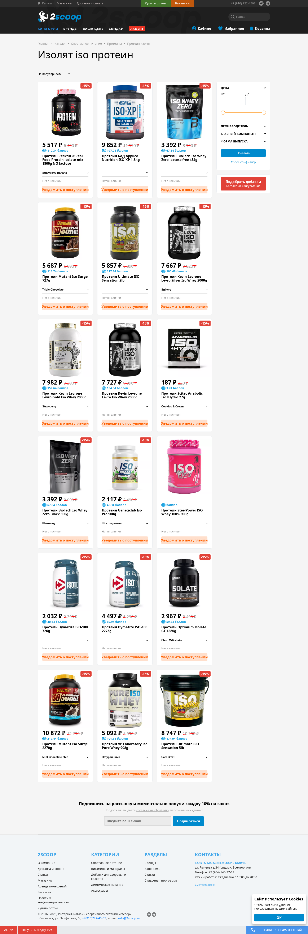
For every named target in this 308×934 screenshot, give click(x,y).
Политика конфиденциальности (53, 900)
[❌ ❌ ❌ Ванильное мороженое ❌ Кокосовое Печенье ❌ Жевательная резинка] (184, 523)
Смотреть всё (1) (205, 885)
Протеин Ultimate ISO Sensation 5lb (180, 746)
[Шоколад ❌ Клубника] (65, 523)
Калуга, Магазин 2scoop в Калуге (220, 863)
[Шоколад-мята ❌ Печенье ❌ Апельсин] (125, 523)
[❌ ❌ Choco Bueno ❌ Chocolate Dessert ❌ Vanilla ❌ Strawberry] (125, 173)
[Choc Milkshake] (184, 640)
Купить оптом (156, 3)
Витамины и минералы (108, 869)
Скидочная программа (161, 880)
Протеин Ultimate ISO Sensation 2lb (121, 278)
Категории (48, 28)
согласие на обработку (152, 810)
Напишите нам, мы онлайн (284, 930)
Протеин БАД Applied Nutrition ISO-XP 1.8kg (121, 158)
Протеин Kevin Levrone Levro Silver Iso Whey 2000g (184, 278)
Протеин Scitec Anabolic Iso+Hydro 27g (182, 395)
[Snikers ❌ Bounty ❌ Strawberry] (184, 289)
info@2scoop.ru (129, 918)
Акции (136, 28)
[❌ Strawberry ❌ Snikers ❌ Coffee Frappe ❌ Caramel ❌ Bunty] (125, 406)
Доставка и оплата (51, 869)
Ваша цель (93, 28)
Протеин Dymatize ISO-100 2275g (124, 629)
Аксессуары (99, 890)
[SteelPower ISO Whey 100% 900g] (184, 467)
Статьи (43, 875)
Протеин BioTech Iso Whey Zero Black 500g (64, 512)
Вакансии (45, 892)
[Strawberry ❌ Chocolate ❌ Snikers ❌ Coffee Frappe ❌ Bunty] (65, 406)
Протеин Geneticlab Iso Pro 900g (122, 512)
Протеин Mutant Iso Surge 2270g (65, 746)
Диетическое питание (107, 885)
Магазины (45, 880)
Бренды (70, 28)
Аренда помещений (52, 886)
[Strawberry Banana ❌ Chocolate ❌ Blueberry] (65, 173)
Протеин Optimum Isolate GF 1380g (183, 629)
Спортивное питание (106, 863)
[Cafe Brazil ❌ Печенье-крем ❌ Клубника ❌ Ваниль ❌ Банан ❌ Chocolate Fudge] (184, 757)
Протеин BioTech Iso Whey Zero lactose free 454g (183, 158)
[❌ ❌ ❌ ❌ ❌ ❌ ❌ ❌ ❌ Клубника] (125, 640)
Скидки (116, 28)
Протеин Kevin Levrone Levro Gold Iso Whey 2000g (64, 395)
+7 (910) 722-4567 (243, 3)
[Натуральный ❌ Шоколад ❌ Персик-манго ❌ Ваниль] (125, 757)
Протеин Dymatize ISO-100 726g (65, 629)
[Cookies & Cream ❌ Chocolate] (184, 406)
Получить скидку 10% (37, 930)
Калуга (47, 3)
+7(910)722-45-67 (94, 918)
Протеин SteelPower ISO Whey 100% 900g (182, 512)
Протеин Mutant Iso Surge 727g (65, 278)
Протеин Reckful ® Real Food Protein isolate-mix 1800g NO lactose (62, 159)
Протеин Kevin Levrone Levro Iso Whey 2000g (122, 395)
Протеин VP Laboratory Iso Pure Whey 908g (125, 746)
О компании (46, 863)
